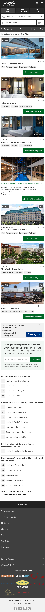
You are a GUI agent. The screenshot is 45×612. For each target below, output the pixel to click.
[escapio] (8, 3)
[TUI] (37, 576)
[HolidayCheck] (8, 584)
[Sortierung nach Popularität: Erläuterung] (20, 29)
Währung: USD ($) (7, 565)
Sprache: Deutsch (7, 559)
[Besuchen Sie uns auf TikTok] (29, 608)
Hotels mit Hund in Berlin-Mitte (15, 495)
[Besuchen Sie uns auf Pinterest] (25, 608)
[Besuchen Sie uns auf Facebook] (15, 608)
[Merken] (41, 40)
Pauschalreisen (22, 11)
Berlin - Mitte (26, 491)
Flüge (37, 11)
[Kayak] (8, 576)
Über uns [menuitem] (4, 529)
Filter (42, 29)
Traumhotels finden (8, 511)
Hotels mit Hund (14, 491)
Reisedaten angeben (33, 72)
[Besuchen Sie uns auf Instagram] (20, 608)
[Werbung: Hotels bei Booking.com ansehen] (34, 334)
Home (3, 491)
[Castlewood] (8, 592)
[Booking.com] (22, 576)
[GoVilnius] (22, 592)
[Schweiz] (37, 584)
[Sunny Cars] (22, 584)
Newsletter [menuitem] (5, 541)
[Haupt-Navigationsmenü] (42, 3)
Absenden (35, 359)
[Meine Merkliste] (36, 3)
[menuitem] (22, 517)
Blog (2, 535)
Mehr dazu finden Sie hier (29, 367)
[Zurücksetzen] (41, 16)
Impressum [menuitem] (5, 547)
